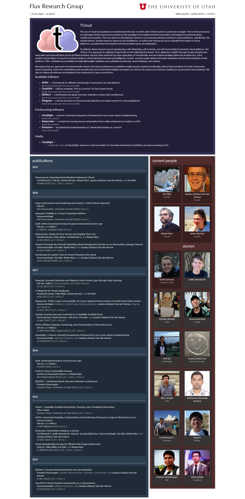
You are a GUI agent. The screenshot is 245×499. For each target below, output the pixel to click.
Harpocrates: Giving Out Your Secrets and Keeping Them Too (65, 234)
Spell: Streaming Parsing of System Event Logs (58, 361)
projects (50, 14)
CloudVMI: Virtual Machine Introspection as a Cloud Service (65, 483)
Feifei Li (52, 227)
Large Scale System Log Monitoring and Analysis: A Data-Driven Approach (72, 203)
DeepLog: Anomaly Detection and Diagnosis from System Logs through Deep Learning (78, 280)
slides (60, 183)
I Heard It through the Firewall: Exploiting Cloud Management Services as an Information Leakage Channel (89, 244)
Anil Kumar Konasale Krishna (51, 374)
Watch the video (56, 145)
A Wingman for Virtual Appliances (52, 291)
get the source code (68, 86)
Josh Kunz (73, 317)
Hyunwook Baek (197, 319)
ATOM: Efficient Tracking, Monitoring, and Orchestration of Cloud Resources (73, 325)
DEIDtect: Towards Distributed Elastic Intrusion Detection (63, 470)
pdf (54, 183)
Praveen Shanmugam (167, 477)
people (185, 14)
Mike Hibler (60, 294)
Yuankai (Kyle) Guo (197, 359)
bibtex (69, 183)
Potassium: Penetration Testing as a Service (57, 431)
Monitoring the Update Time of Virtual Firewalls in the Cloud (65, 255)
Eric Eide (167, 194)
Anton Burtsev (197, 233)
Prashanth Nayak (45, 294)
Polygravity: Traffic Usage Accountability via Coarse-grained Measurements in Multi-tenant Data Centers (88, 301)
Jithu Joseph (167, 398)
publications (197, 14)
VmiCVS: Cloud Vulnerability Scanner (53, 371)
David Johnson (167, 279)
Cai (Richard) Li (167, 437)
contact (211, 14)
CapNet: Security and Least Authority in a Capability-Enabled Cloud (69, 314)
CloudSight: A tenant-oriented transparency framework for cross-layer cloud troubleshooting (82, 335)
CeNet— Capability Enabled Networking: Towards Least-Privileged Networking (74, 407)
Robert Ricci (167, 233)
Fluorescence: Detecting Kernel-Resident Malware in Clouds (65, 177)
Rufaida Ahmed (167, 319)
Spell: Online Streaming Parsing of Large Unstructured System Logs (68, 224)
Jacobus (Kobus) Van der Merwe (106, 180)
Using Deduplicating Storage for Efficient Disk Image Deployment (67, 444)
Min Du (166, 359)
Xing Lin (197, 437)
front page (37, 14)
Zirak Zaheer (197, 477)
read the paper (50, 86)
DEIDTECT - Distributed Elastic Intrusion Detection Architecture (66, 381)
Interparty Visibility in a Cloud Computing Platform (60, 213)
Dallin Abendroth (197, 279)
